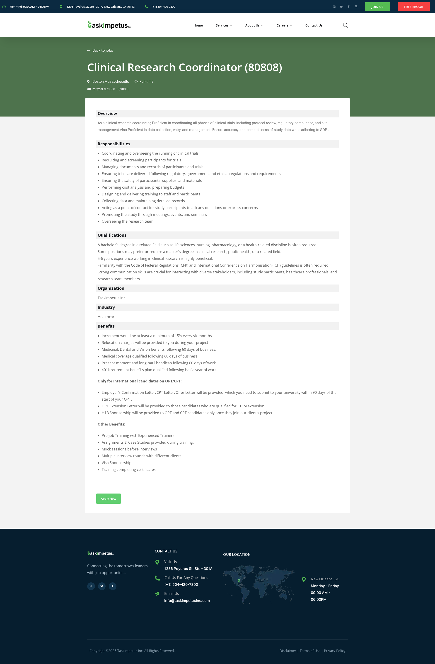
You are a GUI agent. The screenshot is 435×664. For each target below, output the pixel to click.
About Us (252, 25)
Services (222, 25)
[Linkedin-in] (91, 586)
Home (198, 25)
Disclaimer (288, 650)
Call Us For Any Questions (186, 577)
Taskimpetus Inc (130, 650)
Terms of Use (310, 650)
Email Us (171, 593)
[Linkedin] (334, 6)
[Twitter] (341, 6)
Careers (282, 25)
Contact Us (313, 25)
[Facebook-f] (348, 6)
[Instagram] (356, 6)
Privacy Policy (335, 650)
